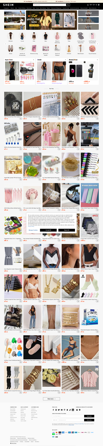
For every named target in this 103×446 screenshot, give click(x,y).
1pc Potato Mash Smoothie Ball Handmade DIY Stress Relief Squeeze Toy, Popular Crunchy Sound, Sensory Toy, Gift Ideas (51, 390)
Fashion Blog (12, 420)
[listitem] (13, 106)
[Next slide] (75, 20)
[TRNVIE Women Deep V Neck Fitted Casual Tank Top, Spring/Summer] (90, 256)
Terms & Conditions (32, 439)
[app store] (77, 410)
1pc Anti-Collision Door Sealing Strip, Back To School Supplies (51, 360)
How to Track (23, 415)
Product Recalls (34, 414)
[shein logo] (8, 5)
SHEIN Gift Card (34, 417)
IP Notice (21, 441)
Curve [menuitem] (37, 8)
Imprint (32, 441)
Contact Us (33, 409)
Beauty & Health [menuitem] (84, 8)
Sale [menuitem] (16, 8)
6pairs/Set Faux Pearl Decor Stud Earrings (71, 390)
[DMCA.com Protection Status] (56, 436)
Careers (11, 415)
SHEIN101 (12, 419)
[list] (63, 410)
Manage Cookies (31, 438)
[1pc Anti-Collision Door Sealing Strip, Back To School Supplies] (51, 347)
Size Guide (23, 417)
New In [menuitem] (12, 8)
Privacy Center (13, 438)
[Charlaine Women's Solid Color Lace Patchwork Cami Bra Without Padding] (32, 286)
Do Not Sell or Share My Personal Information (18, 439)
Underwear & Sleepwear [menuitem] (56, 8)
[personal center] (88, 5)
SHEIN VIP (23, 419)
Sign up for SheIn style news (59, 413)
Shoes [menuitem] (48, 8)
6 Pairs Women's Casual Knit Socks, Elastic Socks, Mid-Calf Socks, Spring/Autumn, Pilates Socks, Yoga (13, 390)
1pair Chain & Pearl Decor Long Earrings (71, 269)
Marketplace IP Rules (14, 441)
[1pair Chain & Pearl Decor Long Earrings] (71, 256)
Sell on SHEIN (23, 420)
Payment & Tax (34, 410)
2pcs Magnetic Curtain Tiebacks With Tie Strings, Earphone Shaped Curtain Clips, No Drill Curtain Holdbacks (13, 269)
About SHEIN (12, 409)
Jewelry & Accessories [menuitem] (74, 8)
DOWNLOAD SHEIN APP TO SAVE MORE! (84, 407)
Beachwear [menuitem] (29, 8)
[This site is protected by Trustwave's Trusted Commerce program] (53, 436)
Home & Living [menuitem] (66, 8)
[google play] (80, 410)
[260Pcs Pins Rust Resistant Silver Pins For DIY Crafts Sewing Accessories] (13, 134)
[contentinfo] (73, 433)
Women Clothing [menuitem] (21, 8)
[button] (96, 5)
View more (51, 399)
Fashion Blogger (13, 412)
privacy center (71, 424)
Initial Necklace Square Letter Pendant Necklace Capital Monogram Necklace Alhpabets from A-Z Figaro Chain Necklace (51, 299)
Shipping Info (23, 409)
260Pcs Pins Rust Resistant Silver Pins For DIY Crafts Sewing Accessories (13, 147)
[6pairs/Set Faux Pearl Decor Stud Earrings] (71, 378)
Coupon (32, 415)
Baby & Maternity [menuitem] (92, 8)
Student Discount (13, 417)
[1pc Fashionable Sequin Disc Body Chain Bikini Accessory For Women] (51, 317)
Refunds (22, 412)
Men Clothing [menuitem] (43, 8)
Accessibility (27, 441)
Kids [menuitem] (34, 8)
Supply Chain (12, 414)
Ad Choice (37, 441)
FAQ (32, 419)
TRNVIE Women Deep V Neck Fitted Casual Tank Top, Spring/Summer (90, 269)
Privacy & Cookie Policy (79, 423)
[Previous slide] (27, 20)
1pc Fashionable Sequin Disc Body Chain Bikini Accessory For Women (51, 329)
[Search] (68, 5)
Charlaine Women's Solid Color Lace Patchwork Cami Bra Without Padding (32, 299)
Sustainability (12, 410)
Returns (22, 410)
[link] (26, 1)
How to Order (23, 414)
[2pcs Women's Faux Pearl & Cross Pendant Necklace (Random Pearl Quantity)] (90, 347)
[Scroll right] (98, 8)
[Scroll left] (97, 8)
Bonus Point (33, 412)
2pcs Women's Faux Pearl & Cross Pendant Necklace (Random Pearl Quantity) (90, 360)
